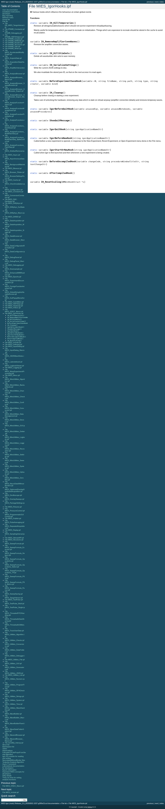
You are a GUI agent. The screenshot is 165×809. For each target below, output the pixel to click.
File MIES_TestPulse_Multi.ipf (14, 602)
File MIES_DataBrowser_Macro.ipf (15, 240)
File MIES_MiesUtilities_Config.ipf (14, 402)
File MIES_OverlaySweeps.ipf (14, 498)
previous (150, 2)
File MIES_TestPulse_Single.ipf (15, 607)
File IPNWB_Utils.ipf (12, 47)
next (156, 2)
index (162, 2)
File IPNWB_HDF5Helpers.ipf (14, 36)
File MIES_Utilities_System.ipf (14, 699)
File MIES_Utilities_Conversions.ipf (14, 644)
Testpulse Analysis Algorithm (13, 762)
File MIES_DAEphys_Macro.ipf (15, 213)
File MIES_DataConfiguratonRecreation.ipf (15, 246)
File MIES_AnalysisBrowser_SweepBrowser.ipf (15, 83)
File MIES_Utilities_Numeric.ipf (15, 679)
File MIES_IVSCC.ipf (13, 308)
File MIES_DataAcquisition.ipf (14, 220)
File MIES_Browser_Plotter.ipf (14, 171)
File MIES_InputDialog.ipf (14, 346)
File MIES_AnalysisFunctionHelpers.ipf (14, 103)
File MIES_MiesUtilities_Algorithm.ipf (15, 379)
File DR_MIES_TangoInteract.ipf (15, 25)
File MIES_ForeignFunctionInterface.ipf (14, 286)
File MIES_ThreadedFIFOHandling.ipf (15, 613)
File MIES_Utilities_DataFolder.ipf (14, 650)
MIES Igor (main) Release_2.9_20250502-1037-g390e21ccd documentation (30, 2)
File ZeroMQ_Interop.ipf (14, 743)
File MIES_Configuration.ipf (13, 189)
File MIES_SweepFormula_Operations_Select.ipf (15, 565)
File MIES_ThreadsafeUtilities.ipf (15, 625)
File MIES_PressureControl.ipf (15, 510)
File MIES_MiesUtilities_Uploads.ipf (14, 472)
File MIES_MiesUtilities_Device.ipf (14, 420)
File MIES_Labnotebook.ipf (13, 361)
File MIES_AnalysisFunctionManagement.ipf (14, 108)
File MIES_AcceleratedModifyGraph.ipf (14, 52)
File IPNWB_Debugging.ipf (13, 32)
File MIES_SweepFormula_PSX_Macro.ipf (15, 582)
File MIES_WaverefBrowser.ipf (15, 734)
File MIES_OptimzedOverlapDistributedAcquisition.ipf (15, 489)
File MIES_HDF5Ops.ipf (14, 304)
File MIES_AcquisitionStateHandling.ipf (14, 62)
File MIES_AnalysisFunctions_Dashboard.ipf (15, 126)
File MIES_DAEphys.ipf (13, 203)
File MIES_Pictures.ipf (13, 507)
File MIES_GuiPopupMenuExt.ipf (15, 298)
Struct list (5, 745)
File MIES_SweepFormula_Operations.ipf (15, 559)
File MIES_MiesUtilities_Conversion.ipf (14, 408)
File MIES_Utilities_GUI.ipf (13, 662)
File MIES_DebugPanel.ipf (13, 256)
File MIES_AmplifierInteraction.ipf (15, 68)
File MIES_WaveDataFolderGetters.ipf (14, 729)
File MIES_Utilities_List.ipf (15, 675)
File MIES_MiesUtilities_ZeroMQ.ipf (14, 478)
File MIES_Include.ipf (13, 342)
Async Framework (9, 764)
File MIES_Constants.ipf (14, 192)
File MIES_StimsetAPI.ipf (14, 538)
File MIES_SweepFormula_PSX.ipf (15, 576)
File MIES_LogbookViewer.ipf (14, 365)
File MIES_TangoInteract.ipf (14, 597)
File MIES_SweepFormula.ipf (14, 543)
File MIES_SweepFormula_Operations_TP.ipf (15, 571)
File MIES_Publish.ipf (13, 518)
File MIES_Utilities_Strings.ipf (14, 695)
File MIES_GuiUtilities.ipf (14, 302)
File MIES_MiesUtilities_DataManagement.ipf (14, 414)
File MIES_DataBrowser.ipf (13, 235)
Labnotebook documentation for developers (13, 767)
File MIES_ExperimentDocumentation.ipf (14, 280)
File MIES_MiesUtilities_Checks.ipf (15, 396)
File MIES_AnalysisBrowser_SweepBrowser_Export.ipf (15, 89)
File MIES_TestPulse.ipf (14, 600)
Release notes (7, 17)
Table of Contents (10, 6)
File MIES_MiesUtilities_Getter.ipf (15, 431)
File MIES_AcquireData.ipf (13, 57)
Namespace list (8, 747)
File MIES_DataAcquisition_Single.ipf (14, 230)
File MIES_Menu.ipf (12, 375)
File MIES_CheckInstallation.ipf (15, 184)
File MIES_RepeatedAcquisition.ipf (15, 526)
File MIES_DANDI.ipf (13, 217)
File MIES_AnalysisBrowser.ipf (15, 73)
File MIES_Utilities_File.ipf (15, 660)
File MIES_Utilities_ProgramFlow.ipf (14, 685)
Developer (6, 14)
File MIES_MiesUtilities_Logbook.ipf (15, 437)
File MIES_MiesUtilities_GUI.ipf (15, 425)
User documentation (10, 10)
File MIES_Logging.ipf (13, 368)
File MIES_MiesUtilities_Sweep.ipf (14, 460)
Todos (4, 749)
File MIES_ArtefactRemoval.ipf (14, 151)
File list (64, 2)
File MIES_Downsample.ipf (13, 268)
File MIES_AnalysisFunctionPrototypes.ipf (15, 114)
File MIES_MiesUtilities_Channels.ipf (14, 391)
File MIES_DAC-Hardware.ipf (11, 200)
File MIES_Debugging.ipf (14, 265)
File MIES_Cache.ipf (12, 180)
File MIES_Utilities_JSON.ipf (14, 672)
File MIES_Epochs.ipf (13, 277)
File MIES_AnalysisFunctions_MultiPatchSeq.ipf (15, 132)
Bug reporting (7, 16)
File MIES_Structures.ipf (14, 540)
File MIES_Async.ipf (12, 155)
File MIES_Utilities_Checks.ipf (14, 639)
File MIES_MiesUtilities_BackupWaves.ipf (15, 385)
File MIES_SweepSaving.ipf (14, 593)
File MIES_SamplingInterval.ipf (15, 534)
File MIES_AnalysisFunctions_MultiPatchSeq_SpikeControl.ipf (15, 138)
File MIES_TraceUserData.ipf (14, 630)
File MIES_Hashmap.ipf (14, 306)
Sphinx (90, 807)
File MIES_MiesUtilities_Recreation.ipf (15, 449)
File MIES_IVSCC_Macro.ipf (14, 310)
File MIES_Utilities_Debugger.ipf (15, 656)
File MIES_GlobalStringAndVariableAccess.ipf (14, 292)
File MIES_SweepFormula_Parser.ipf (15, 588)
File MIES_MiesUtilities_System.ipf (14, 466)
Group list (6, 19)
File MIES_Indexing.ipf (13, 344)
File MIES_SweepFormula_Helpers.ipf (15, 553)
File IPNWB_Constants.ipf (15, 29)
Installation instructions (11, 12)
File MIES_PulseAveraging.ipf (14, 521)
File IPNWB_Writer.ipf (13, 48)
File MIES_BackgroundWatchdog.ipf (15, 164)
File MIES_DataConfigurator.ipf (15, 251)
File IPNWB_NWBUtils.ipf (14, 41)
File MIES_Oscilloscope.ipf (13, 494)
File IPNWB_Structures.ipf (15, 45)
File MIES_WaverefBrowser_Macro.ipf (14, 739)
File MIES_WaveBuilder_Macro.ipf (14, 718)
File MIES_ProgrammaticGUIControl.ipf (14, 514)
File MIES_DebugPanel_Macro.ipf (14, 261)
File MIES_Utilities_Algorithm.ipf (14, 634)
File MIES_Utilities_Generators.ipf (14, 667)
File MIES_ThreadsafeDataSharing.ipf (14, 619)
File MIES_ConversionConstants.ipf (14, 195)
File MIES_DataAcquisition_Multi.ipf (14, 224)
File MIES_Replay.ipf (13, 530)
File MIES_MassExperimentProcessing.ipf (14, 371)
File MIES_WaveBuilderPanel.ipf (15, 723)
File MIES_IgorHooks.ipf (78, 2)
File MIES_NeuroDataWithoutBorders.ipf (14, 484)
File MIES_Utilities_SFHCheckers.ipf (15, 690)
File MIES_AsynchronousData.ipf (14, 159)
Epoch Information (9, 770)
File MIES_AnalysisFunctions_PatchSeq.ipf (15, 145)
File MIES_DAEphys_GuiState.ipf (15, 207)
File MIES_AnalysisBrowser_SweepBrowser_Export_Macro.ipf (15, 96)
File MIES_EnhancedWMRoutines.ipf (15, 273)
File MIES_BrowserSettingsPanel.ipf (14, 176)
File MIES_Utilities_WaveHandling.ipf (15, 708)
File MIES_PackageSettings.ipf (15, 503)
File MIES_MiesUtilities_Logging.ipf (14, 443)
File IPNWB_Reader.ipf (13, 43)
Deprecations (7, 750)
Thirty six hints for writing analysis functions (11, 778)
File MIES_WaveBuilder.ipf (13, 713)
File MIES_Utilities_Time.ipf (13, 703)
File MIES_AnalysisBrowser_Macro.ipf (14, 77)
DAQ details (6, 776)
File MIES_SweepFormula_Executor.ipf (14, 547)
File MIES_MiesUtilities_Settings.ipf (14, 455)
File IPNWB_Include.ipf (13, 39)
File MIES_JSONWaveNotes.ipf (14, 356)
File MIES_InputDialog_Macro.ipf (14, 350)
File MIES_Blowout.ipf (13, 168)
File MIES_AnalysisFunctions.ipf (15, 120)
